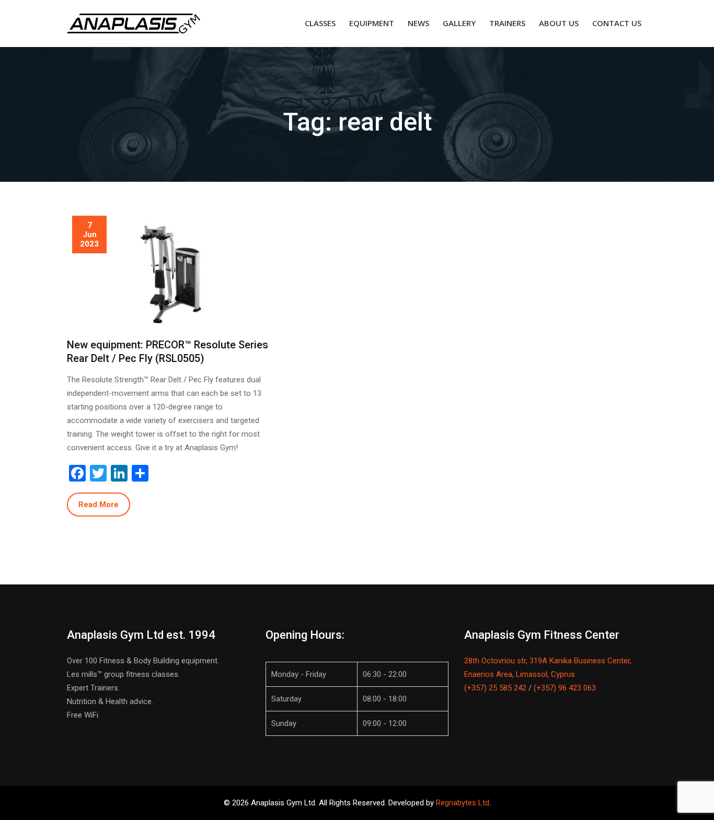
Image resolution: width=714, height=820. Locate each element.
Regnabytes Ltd (462, 802)
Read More (98, 504)
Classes (320, 23)
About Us (559, 23)
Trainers (507, 23)
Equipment (371, 23)
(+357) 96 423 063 (565, 688)
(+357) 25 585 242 (495, 688)
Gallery (459, 23)
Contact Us (616, 23)
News (418, 23)
